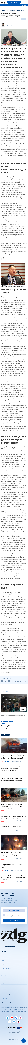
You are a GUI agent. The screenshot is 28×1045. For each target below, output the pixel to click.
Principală (3, 10)
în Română (4, 951)
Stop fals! (11, 964)
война (5, 734)
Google (9, 1021)
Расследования (20, 10)
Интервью (4, 994)
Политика (4, 998)
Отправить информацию (8, 946)
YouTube (11, 1017)
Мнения (3, 975)
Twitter (14, 1021)
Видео (3, 983)
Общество (4, 990)
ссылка (4, 706)
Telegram (7, 1017)
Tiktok (18, 1021)
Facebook (16, 1017)
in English (3, 954)
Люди (9, 994)
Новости (4, 960)
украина (15, 734)
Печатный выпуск (11, 10)
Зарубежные (8, 783)
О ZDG (2, 949)
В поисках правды (6, 1002)
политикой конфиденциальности (15, 916)
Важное (7, 761)
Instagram (20, 1017)
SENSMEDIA (16, 1040)
